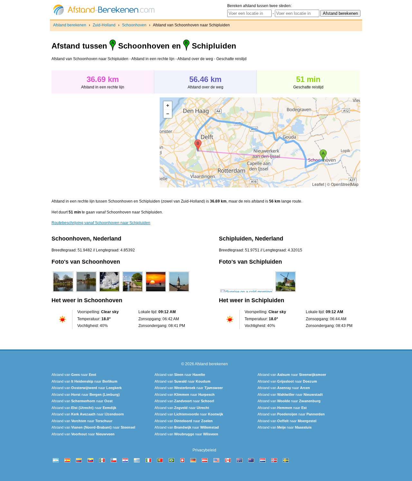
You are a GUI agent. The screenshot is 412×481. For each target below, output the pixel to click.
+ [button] (168, 105)
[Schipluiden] (246, 292)
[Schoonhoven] (63, 292)
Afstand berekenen (69, 25)
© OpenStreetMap (343, 184)
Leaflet (318, 184)
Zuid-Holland (104, 25)
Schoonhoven (134, 25)
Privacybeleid (204, 450)
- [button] (168, 114)
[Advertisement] (106, 142)
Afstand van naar (74, 375)
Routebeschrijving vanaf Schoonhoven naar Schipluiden (101, 223)
